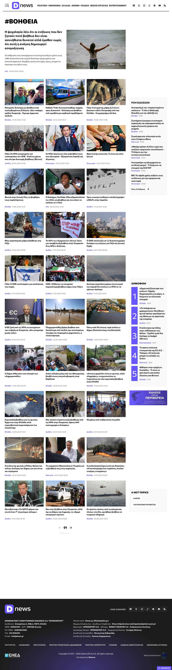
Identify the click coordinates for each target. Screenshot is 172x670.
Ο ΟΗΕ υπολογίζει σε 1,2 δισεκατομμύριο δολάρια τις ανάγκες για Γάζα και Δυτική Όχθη (106, 243)
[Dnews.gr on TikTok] (149, 6)
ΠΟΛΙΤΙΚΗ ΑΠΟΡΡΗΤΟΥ (95, 645)
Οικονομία (50, 163)
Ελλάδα (8, 120)
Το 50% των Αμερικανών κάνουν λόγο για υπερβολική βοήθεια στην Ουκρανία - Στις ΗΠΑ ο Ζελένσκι (65, 243)
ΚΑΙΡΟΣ (136, 498)
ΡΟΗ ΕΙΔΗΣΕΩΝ (140, 102)
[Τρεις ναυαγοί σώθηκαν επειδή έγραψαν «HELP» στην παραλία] (106, 182)
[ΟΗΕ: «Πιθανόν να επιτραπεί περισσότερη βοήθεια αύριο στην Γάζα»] (65, 268)
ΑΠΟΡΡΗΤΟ (165, 668)
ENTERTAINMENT (117, 5)
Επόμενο (71, 528)
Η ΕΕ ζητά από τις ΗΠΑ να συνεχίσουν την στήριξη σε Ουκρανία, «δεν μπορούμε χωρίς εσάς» (24, 330)
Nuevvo (92, 657)
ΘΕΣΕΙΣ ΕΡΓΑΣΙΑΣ (99, 5)
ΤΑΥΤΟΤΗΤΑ (10, 645)
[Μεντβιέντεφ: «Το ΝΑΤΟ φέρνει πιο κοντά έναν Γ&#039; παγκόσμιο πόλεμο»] (24, 494)
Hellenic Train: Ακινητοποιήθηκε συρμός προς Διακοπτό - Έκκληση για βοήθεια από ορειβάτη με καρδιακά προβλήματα (64, 110)
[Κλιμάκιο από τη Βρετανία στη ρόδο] (106, 404)
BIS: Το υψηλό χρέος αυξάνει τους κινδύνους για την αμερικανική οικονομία (147, 178)
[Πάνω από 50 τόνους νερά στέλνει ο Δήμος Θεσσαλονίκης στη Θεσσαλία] (106, 312)
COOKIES (113, 645)
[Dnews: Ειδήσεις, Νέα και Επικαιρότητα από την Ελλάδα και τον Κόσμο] (22, 5)
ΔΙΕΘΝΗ (76, 5)
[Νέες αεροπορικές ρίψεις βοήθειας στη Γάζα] (24, 225)
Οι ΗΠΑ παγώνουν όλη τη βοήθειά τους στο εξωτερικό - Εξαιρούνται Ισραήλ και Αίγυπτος (64, 156)
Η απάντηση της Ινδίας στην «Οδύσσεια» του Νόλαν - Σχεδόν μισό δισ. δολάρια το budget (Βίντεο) (151, 333)
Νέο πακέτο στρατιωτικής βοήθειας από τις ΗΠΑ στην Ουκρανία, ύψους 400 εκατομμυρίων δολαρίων (64, 422)
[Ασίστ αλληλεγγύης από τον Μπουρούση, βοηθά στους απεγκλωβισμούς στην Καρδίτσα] (65, 358)
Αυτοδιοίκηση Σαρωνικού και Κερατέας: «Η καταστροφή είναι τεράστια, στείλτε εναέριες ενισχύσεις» (105, 468)
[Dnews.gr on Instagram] (144, 6)
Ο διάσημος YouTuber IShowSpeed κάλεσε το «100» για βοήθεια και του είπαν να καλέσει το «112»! (65, 200)
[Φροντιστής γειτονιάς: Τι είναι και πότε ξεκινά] (106, 138)
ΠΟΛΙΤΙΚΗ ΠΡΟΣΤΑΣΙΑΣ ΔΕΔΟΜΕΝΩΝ (65, 645)
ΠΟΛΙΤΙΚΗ (42, 5)
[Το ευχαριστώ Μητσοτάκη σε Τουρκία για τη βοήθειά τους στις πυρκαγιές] (65, 450)
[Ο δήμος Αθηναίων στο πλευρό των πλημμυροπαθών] (24, 358)
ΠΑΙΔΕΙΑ (85, 5)
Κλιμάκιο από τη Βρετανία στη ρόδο (103, 419)
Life (6, 71)
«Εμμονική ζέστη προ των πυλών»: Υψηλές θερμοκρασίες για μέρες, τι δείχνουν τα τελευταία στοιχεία (152, 293)
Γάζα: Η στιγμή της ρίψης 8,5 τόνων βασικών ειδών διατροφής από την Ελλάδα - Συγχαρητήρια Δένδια (103, 110)
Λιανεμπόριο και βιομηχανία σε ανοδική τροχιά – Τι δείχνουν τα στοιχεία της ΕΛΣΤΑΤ (146, 165)
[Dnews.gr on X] (139, 6)
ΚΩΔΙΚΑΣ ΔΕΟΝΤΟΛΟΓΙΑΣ (132, 645)
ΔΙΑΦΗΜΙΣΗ (24, 645)
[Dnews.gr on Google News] (154, 6)
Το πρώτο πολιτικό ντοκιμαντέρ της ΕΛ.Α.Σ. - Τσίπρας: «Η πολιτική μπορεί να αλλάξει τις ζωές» (152, 353)
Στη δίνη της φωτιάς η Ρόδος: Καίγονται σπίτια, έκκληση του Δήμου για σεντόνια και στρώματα (23, 468)
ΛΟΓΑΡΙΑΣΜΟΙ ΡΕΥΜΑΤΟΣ (144, 505)
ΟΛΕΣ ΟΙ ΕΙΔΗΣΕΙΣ (118, 609)
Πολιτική (49, 475)
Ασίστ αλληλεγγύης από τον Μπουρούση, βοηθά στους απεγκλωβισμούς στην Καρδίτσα (65, 376)
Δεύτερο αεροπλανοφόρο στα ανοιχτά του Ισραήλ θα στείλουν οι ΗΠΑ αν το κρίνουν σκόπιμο (105, 287)
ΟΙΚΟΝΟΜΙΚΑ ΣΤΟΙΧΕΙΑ (157, 645)
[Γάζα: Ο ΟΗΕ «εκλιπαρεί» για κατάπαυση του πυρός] (24, 268)
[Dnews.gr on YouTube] (160, 6)
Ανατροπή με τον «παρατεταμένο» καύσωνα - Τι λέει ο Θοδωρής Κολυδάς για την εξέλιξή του (147, 110)
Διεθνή (8, 163)
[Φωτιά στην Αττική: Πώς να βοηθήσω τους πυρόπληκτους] (24, 182)
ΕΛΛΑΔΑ (66, 5)
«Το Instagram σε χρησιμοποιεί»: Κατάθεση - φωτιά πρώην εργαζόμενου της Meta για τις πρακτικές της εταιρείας (152, 313)
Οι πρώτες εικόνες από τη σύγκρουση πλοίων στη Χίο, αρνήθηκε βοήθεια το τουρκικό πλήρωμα (104, 512)
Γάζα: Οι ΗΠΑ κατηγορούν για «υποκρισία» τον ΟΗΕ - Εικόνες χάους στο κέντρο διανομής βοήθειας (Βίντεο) (23, 156)
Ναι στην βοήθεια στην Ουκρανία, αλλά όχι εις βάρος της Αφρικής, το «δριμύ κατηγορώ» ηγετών (64, 512)
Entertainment (145, 343)
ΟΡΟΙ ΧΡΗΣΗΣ (39, 645)
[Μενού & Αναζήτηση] (7, 6)
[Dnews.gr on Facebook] (134, 6)
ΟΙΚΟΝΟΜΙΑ (54, 5)
